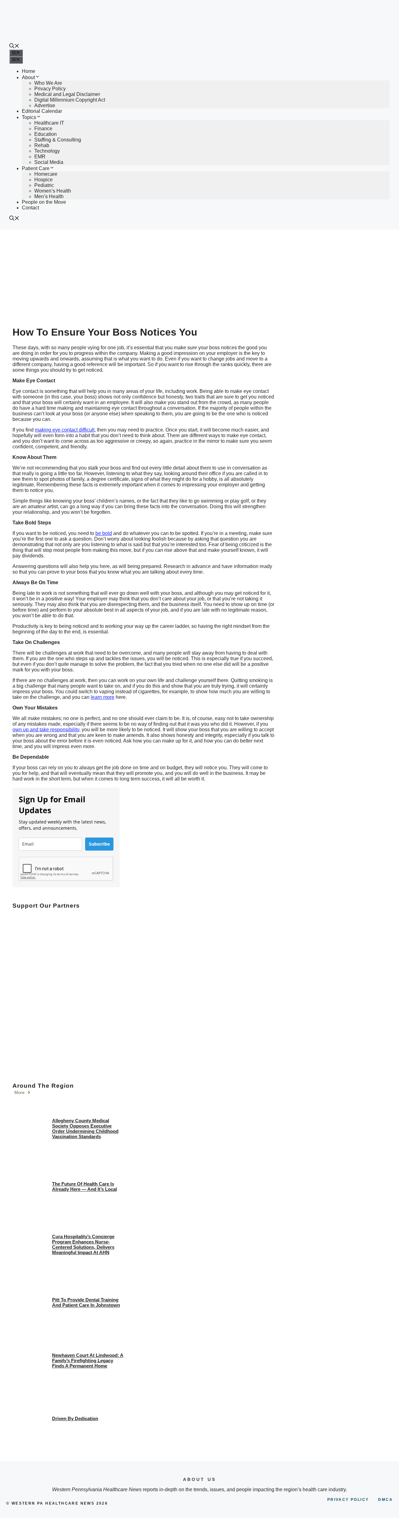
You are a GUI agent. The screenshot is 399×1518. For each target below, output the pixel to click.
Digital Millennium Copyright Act (69, 100)
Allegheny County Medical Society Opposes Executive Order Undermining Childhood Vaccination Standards (85, 1128)
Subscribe (99, 844)
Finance (43, 128)
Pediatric (44, 185)
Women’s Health (52, 190)
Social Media (48, 162)
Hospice (43, 179)
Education (45, 134)
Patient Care (36, 168)
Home (28, 71)
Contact (30, 207)
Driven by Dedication (75, 1418)
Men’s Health (49, 196)
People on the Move (44, 202)
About (28, 77)
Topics (29, 117)
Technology (47, 151)
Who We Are (48, 83)
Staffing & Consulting (57, 139)
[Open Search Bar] (14, 46)
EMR (40, 156)
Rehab (41, 145)
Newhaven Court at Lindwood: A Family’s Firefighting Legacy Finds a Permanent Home (87, 1360)
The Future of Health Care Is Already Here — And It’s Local (84, 1186)
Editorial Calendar (42, 111)
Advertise (44, 105)
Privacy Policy (50, 88)
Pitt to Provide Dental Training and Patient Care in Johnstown (86, 1302)
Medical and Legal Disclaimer (67, 94)
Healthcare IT (49, 123)
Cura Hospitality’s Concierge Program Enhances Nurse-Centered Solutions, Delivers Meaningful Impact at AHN (83, 1244)
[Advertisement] (199, 276)
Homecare (45, 174)
